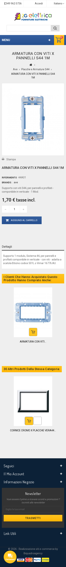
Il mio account (14, 473)
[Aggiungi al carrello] (33, 332)
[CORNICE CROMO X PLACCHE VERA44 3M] (33, 400)
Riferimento (9, 177)
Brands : (7, 182)
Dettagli (7, 246)
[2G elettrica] (33, 17)
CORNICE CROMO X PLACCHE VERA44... (33, 430)
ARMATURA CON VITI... (33, 341)
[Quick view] (37, 421)
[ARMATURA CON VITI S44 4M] (33, 312)
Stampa (11, 159)
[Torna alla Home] (31, 65)
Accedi (39, 3)
